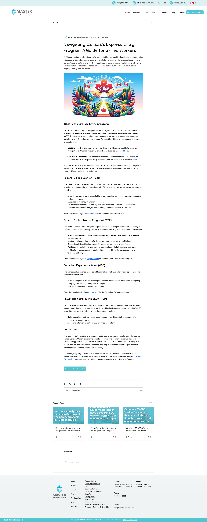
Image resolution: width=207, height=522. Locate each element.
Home (73, 482)
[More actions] (142, 37)
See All (151, 403)
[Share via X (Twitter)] (70, 384)
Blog (72, 502)
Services (74, 486)
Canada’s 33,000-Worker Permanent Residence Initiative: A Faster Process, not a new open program (138, 429)
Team (73, 494)
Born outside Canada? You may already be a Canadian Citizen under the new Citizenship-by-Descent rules (68, 429)
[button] (151, 23)
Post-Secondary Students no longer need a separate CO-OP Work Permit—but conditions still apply (103, 429)
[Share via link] (80, 384)
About (73, 490)
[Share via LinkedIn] (75, 384)
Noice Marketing (130, 520)
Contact (74, 506)
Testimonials (76, 498)
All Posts (56, 23)
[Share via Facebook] (65, 384)
